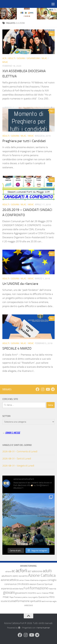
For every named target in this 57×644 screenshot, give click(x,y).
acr (29, 571)
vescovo (28, 605)
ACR (4, 58)
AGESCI (16, 576)
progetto (34, 597)
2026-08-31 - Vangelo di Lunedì (18, 465)
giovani (9, 592)
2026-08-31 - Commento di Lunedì (19, 451)
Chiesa (26, 580)
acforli (21, 570)
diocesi (25, 584)
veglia (54, 601)
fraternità (52, 589)
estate (16, 588)
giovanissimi (21, 593)
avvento (23, 575)
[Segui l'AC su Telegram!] (53, 389)
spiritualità (35, 601)
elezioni (33, 584)
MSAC (5, 62)
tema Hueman (43, 628)
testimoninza (46, 601)
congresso (43, 580)
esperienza (6, 588)
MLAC (44, 58)
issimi (38, 593)
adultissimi (7, 576)
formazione (39, 588)
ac (13, 570)
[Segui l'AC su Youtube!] (48, 389)
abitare (8, 571)
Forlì (26, 588)
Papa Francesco (16, 597)
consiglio (51, 579)
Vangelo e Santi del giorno (17, 445)
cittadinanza (34, 580)
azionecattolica (10, 579)
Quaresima (43, 597)
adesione (37, 571)
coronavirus (10, 584)
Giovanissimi (33, 58)
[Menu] (53, 4)
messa (45, 593)
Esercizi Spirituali (45, 584)
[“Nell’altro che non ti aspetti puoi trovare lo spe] (28, 519)
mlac (51, 592)
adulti (47, 571)
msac (6, 596)
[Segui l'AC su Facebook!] (37, 389)
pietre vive (26, 597)
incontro (32, 593)
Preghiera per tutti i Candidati (24, 141)
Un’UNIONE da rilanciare (20, 284)
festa (21, 589)
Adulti (11, 58)
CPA (19, 584)
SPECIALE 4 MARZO (17, 348)
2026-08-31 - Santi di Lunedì (16, 458)
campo (21, 580)
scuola (4, 601)
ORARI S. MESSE (12, 432)
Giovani (21, 58)
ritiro (51, 597)
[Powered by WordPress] (19, 628)
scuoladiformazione (18, 601)
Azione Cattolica (42, 575)
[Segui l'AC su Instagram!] (42, 389)
